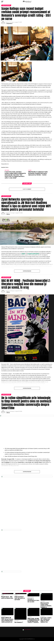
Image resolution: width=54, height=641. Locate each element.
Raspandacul (9, 23)
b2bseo (8, 214)
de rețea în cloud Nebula (33, 253)
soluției (23, 253)
